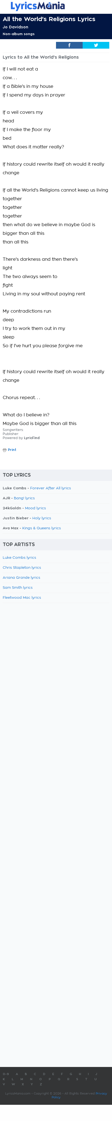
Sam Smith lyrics (18, 588)
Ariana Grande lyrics (21, 578)
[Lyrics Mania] (56, 6)
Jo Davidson (15, 27)
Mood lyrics (35, 508)
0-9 (6, 1074)
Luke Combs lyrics (19, 558)
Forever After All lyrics (50, 488)
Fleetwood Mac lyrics (22, 598)
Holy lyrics (41, 518)
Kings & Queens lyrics (41, 528)
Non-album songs (19, 34)
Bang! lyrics (24, 498)
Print (12, 449)
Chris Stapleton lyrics (22, 568)
